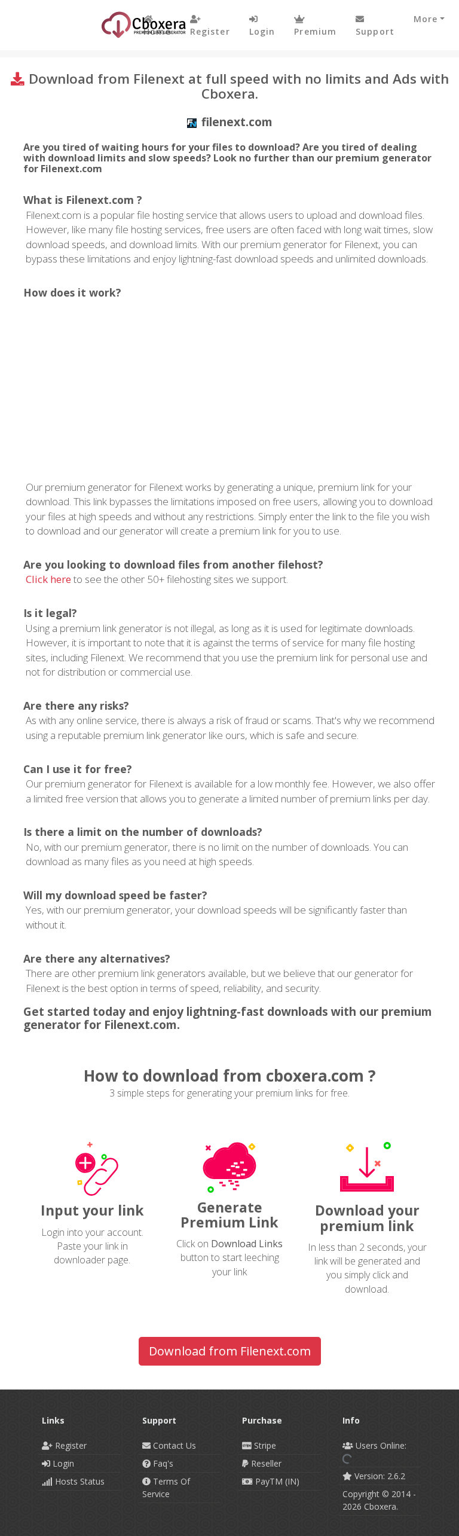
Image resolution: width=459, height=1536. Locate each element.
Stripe (264, 1445)
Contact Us (173, 1445)
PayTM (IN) (276, 1481)
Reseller (265, 1463)
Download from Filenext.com (230, 1351)
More (425, 19)
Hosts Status (79, 1481)
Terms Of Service (166, 1488)
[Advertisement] (231, 390)
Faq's (162, 1463)
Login (62, 1463)
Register (70, 1445)
